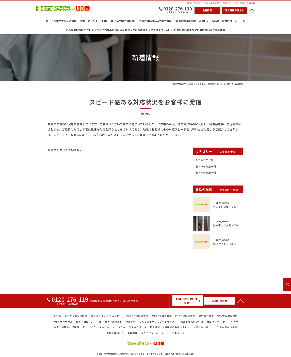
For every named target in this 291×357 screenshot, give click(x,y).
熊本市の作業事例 (206, 166)
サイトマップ (177, 333)
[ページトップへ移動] (240, 300)
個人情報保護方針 (234, 10)
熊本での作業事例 (206, 172)
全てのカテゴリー (206, 160)
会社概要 (207, 10)
